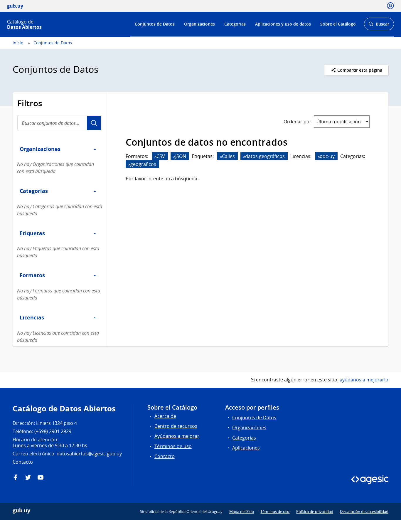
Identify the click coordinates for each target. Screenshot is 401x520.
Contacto (164, 456)
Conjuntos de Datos (155, 24)
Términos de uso (173, 446)
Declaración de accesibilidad (364, 511)
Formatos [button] (32, 275)
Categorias (235, 24)
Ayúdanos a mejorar (176, 436)
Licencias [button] (32, 317)
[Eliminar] (155, 156)
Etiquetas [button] (32, 233)
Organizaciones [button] (40, 149)
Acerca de (165, 416)
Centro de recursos (175, 426)
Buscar (378, 25)
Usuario (94, 123)
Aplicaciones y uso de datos (283, 24)
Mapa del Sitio (241, 511)
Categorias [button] (34, 191)
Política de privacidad (314, 511)
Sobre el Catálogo (338, 24)
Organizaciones (199, 24)
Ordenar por (297, 121)
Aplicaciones (246, 448)
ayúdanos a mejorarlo (364, 379)
